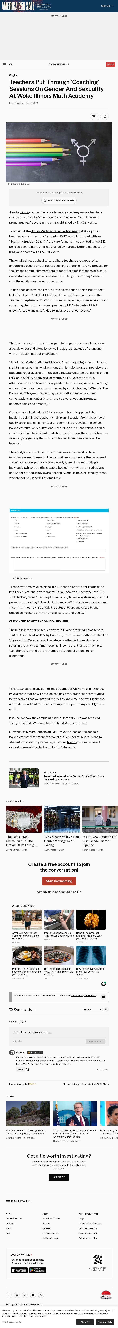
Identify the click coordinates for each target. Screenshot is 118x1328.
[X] (17, 1295)
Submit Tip (59, 1177)
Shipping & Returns (88, 1228)
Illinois (24, 212)
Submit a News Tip (88, 1238)
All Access (11, 1223)
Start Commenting (59, 881)
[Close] (113, 1311)
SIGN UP (110, 64)
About (45, 1214)
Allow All (85, 1322)
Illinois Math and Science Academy (54, 231)
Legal (81, 1218)
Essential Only (105, 1322)
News (9, 1214)
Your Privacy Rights (88, 1214)
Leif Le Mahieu (16, 103)
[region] (59, 1317)
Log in (77, 892)
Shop (8, 1228)
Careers (46, 1228)
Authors (46, 1223)
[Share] (105, 116)
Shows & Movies (14, 1218)
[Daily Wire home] (59, 64)
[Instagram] (25, 1295)
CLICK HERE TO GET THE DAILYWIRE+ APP (38, 621)
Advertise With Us (51, 1218)
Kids (8, 1233)
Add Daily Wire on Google (61, 200)
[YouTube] (33, 1295)
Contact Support (50, 1233)
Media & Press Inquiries (90, 1223)
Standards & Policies (89, 1233)
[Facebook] (9, 1295)
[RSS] (41, 1295)
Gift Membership (50, 1238)
